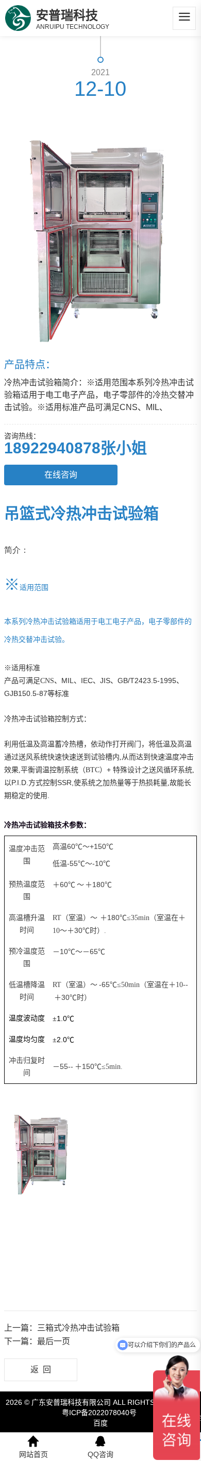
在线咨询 (60, 474)
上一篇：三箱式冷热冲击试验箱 (62, 1327)
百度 (100, 1423)
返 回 (40, 1369)
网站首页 (33, 1454)
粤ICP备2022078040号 (99, 1412)
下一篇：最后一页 (37, 1341)
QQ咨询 (100, 1454)
